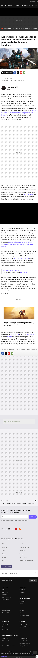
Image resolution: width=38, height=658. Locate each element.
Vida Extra (22, 592)
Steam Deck (23, 557)
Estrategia (26, 5)
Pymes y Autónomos (25, 626)
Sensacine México (24, 641)
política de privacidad (23, 520)
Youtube (16, 528)
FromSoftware (18, 28)
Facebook (14, 72)
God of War (30, 334)
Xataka (3, 589)
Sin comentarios (8, 72)
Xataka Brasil (5, 641)
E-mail (24, 72)
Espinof (21, 603)
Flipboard (21, 72)
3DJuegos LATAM (24, 638)
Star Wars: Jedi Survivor (21, 258)
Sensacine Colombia (25, 643)
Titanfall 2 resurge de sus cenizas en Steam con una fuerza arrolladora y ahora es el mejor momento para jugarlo (19, 324)
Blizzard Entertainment (26, 561)
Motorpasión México (25, 646)
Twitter (18, 72)
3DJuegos (22, 589)
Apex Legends (28, 194)
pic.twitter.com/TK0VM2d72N (12, 270)
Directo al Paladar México (8, 646)
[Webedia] (34, 1)
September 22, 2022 (26, 272)
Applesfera (4, 594)
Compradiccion (5, 629)
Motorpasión (23, 612)
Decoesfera (5, 626)
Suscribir (33, 517)
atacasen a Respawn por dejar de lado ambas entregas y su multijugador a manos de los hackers (17, 244)
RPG (5, 28)
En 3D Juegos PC (8, 320)
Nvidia (4, 557)
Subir (31, 580)
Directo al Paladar (6, 612)
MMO (3, 550)
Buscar (35, 573)
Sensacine (22, 601)
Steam (34, 5)
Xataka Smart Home (7, 597)
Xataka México (5, 638)
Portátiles (22, 550)
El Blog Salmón (23, 624)
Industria (11, 349)
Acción (17, 5)
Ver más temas (6, 566)
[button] (12, 87)
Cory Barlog (15, 334)
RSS (19, 528)
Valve (21, 554)
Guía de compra (6, 5)
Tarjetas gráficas (24, 547)
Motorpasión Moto (24, 615)
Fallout (26, 28)
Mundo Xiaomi (5, 599)
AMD (3, 561)
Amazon (10, 28)
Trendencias (5, 624)
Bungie (9, 337)
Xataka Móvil (5, 592)
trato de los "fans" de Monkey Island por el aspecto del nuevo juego (18, 112)
